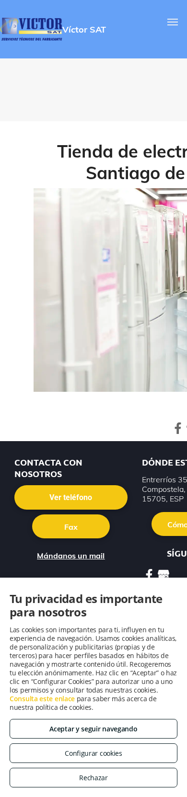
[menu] (172, 22)
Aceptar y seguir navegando (93, 728)
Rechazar (93, 777)
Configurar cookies (93, 753)
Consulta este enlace (42, 698)
